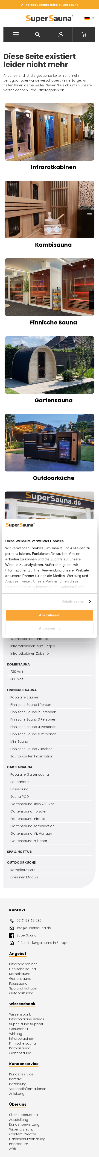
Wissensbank (20, 1014)
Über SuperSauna (23, 1115)
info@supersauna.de (34, 928)
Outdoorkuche (21, 993)
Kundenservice (21, 1074)
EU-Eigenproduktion (51, 5)
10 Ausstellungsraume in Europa (43, 942)
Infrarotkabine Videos (26, 1019)
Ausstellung (18, 1119)
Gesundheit (18, 1029)
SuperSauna (27, 935)
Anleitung (16, 1093)
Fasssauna (18, 983)
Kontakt (15, 1079)
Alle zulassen (49, 615)
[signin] (60, 34)
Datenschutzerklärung (27, 1139)
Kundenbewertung (24, 1124)
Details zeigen (72, 601)
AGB (12, 1148)
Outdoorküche (53, 478)
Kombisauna (19, 974)
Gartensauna (20, 978)
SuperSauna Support (26, 1024)
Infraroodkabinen (23, 964)
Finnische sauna (22, 969)
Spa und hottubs (23, 988)
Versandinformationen (27, 1088)
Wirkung (15, 1033)
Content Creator (22, 1134)
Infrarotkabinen (21, 1038)
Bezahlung (17, 1084)
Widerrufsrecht (21, 1129)
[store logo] (49, 18)
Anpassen (47, 628)
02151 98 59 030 (29, 920)
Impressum (18, 1144)
